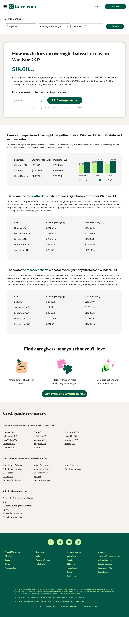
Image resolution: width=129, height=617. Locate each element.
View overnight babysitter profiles (64, 393)
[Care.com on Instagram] (78, 542)
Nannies (70, 560)
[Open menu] (5, 7)
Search (115, 26)
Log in (98, 6)
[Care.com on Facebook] (51, 542)
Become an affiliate (105, 568)
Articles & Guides (43, 560)
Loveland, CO (21, 239)
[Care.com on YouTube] (69, 542)
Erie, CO (18, 301)
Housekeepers (72, 568)
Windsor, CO (20, 165)
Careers (8, 560)
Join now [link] (115, 6)
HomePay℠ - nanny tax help (109, 556)
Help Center (41, 564)
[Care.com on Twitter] (60, 542)
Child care (71, 564)
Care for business (105, 564)
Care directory (103, 572)
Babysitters (71, 556)
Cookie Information (90, 606)
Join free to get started (64, 100)
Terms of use (10, 564)
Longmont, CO (21, 244)
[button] (29, 425)
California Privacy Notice (69, 606)
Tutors (69, 572)
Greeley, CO (20, 228)
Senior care (71, 576)
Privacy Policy (51, 606)
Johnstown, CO (22, 250)
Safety (38, 556)
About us (8, 556)
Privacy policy (10, 568)
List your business (105, 560)
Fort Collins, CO (22, 233)
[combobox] (88, 26)
